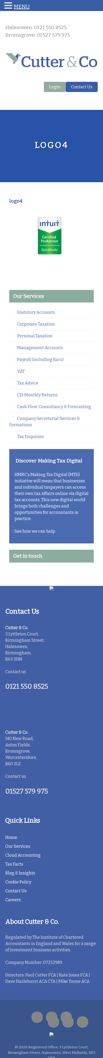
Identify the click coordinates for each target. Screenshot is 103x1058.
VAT (21, 371)
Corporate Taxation (36, 324)
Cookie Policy (18, 881)
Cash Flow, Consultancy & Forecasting (54, 406)
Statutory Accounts (36, 312)
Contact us (15, 671)
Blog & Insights (20, 873)
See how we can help (35, 531)
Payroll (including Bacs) (40, 359)
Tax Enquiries (30, 436)
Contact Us (81, 86)
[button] (9, 6)
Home (11, 837)
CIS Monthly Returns (37, 394)
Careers (13, 899)
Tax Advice (27, 383)
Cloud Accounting (23, 855)
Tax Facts (14, 864)
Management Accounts (40, 347)
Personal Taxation (35, 335)
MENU (22, 6)
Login (54, 86)
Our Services (17, 846)
